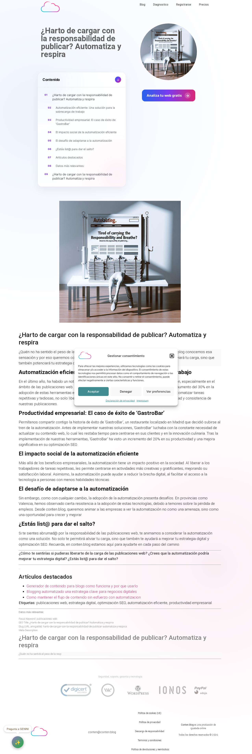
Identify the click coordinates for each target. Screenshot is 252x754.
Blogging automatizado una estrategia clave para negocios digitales (82, 591)
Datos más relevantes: (70, 165)
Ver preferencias (158, 391)
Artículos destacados (69, 157)
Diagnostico (160, 4)
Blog (142, 4)
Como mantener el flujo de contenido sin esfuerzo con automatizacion (84, 597)
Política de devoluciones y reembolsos (150, 749)
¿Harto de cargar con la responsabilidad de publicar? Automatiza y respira (82, 97)
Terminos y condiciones (149, 740)
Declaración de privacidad (120, 400)
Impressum (142, 400)
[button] (172, 356)
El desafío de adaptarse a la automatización (84, 140)
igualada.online (198, 728)
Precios (204, 4)
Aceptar (93, 391)
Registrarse (183, 4)
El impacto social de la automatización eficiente (86, 132)
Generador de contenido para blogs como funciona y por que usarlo (82, 586)
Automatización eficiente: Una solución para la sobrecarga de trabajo (85, 109)
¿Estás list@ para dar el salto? (75, 149)
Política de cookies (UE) (149, 713)
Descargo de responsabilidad (149, 731)
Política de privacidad (149, 722)
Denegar (126, 391)
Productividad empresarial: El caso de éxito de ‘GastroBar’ (86, 121)
